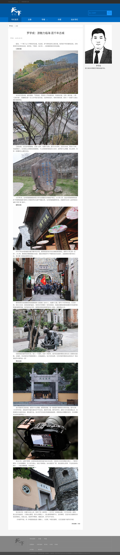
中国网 (56, 544)
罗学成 (11, 26)
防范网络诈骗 (41, 553)
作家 (59, 20)
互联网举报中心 (33, 553)
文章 (29, 20)
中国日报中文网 (25, 1)
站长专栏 (74, 20)
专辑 (44, 20)
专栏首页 (14, 20)
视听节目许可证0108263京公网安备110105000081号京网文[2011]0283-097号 (72, 553)
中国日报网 (39, 544)
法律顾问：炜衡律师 (49, 553)
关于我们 (32, 549)
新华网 (45, 544)
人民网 (51, 544)
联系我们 (40, 549)
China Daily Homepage (13, 1)
